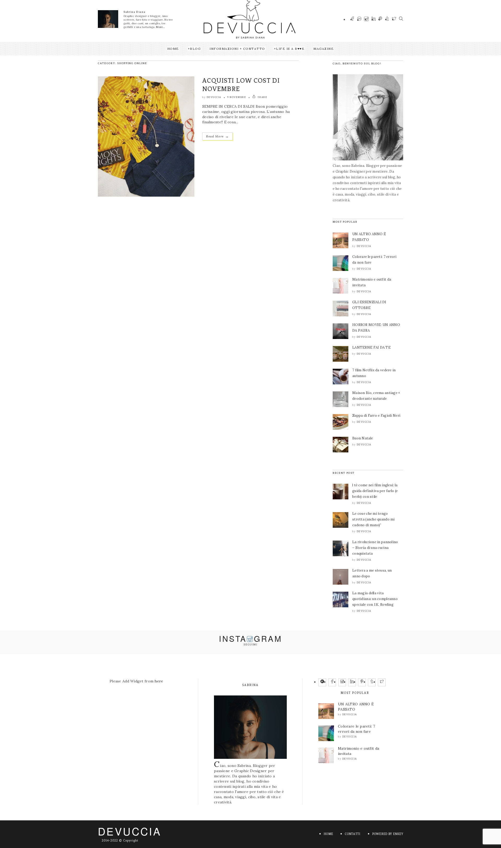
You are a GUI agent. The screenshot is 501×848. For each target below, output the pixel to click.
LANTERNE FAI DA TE (371, 347)
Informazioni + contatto (237, 49)
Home (173, 49)
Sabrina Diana (134, 12)
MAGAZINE (323, 49)
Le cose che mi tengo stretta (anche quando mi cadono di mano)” (373, 519)
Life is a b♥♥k (290, 49)
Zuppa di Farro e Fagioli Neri (376, 415)
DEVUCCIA (129, 830)
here (158, 681)
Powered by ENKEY (387, 834)
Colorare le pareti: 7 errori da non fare (356, 729)
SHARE (262, 97)
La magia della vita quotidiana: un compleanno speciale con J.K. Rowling (375, 599)
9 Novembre (236, 97)
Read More (217, 136)
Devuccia (214, 97)
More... (160, 27)
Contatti (352, 834)
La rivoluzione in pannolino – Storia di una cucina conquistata (375, 548)
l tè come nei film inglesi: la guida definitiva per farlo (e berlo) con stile (375, 491)
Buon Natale (362, 438)
